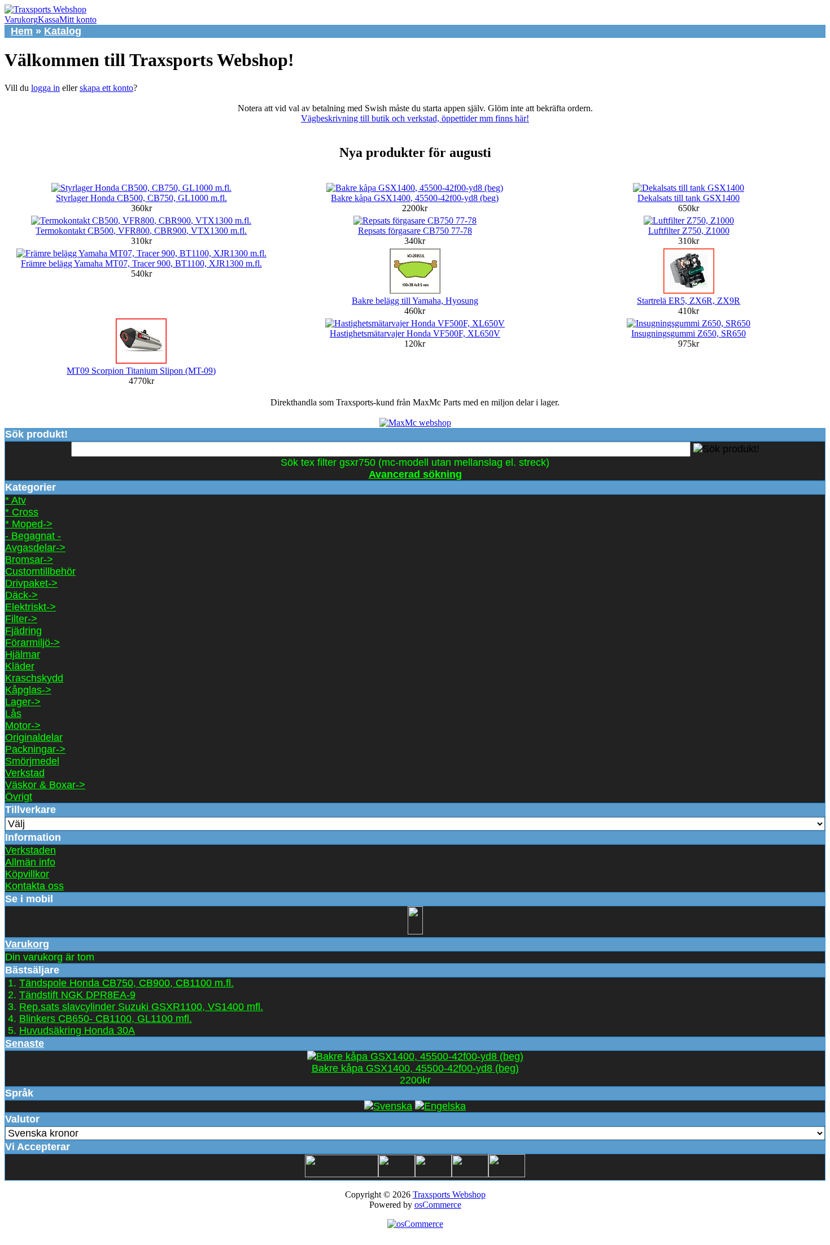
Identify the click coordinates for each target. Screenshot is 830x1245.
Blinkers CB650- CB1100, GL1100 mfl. (105, 1018)
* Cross (21, 512)
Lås (13, 713)
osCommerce (437, 1204)
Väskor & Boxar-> (45, 784)
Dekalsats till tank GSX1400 (688, 198)
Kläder (19, 666)
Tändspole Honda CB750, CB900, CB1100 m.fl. (126, 983)
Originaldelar (34, 737)
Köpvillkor (27, 874)
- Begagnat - (33, 535)
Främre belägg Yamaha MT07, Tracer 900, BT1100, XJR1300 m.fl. (141, 263)
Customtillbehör (40, 571)
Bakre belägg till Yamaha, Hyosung (415, 300)
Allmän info (30, 862)
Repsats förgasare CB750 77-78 (415, 230)
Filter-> (21, 618)
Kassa (48, 19)
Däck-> (21, 595)
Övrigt (18, 796)
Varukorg (21, 19)
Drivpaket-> (31, 583)
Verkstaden (30, 850)
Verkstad (25, 773)
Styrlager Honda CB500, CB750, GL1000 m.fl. (141, 198)
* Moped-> (29, 524)
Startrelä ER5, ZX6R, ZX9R (688, 300)
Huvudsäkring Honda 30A (77, 1030)
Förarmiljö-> (32, 642)
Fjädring (23, 630)
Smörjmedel (32, 761)
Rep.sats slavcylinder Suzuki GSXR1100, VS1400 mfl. (141, 1006)
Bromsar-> (29, 559)
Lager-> (23, 701)
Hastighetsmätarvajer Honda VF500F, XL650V (415, 333)
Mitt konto (78, 19)
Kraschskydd (34, 678)
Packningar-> (35, 749)
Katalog (62, 31)
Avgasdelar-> (35, 547)
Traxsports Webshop (449, 1194)
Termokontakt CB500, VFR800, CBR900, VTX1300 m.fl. (141, 230)
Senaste (24, 1043)
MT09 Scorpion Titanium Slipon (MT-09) (141, 370)
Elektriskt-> (30, 607)
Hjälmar (22, 654)
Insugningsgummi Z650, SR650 (688, 333)
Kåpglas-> (28, 690)
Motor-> (23, 725)
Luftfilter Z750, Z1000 (688, 230)
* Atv (15, 500)
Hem (22, 31)
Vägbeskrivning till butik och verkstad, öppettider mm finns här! (415, 118)
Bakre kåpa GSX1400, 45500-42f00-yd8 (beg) (415, 198)
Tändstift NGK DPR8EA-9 (77, 995)
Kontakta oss (34, 886)
